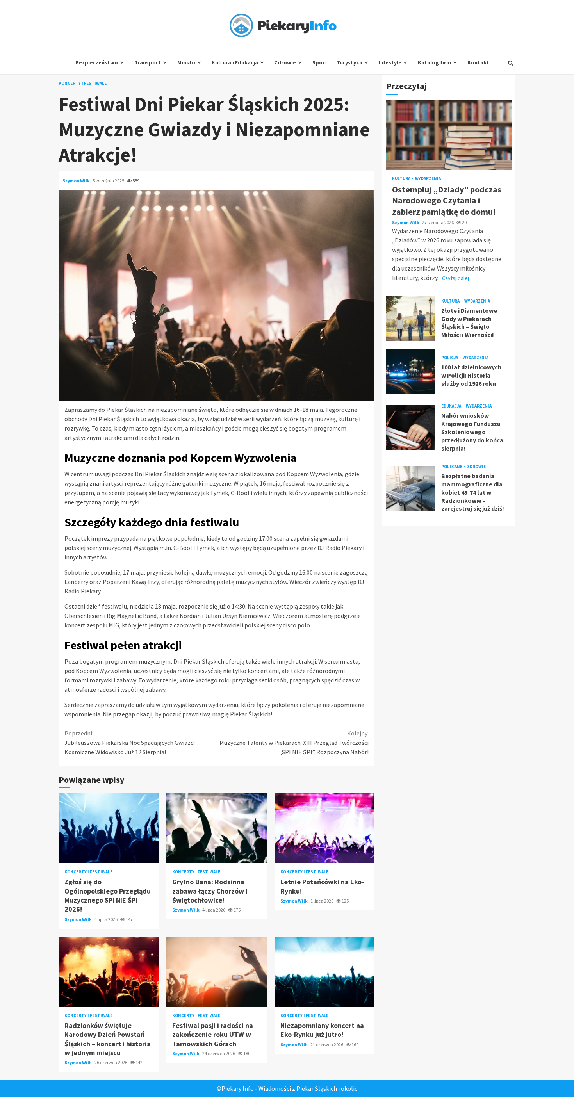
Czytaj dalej (455, 277)
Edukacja (451, 406)
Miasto (186, 62)
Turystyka (349, 62)
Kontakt (478, 62)
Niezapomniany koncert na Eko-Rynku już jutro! (324, 972)
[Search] (510, 62)
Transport (147, 62)
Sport (320, 62)
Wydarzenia (428, 178)
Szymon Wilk (76, 180)
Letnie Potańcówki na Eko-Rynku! (324, 828)
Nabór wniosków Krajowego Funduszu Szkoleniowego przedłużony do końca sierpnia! (410, 427)
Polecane (452, 467)
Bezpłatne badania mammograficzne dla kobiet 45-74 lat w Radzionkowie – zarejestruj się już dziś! (410, 488)
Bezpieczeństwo (96, 62)
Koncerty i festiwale (83, 83)
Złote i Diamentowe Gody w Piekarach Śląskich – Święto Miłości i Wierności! (410, 318)
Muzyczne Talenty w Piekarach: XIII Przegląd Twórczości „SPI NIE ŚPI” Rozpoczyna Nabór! (294, 742)
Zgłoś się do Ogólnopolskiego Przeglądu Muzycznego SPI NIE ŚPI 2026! (109, 828)
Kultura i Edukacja (235, 62)
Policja (450, 358)
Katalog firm (434, 62)
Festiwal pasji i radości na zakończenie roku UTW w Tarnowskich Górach (216, 972)
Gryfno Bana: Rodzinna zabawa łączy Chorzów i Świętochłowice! (216, 828)
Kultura (401, 178)
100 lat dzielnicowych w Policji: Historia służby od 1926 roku (410, 371)
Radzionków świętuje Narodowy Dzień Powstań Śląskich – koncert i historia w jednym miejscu (109, 972)
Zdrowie (285, 62)
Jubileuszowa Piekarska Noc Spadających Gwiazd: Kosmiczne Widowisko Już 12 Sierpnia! (129, 742)
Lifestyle (390, 62)
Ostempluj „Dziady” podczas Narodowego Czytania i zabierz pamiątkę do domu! (449, 135)
